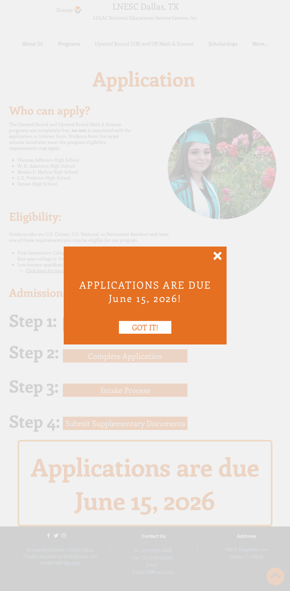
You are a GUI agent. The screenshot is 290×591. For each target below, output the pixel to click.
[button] (217, 256)
